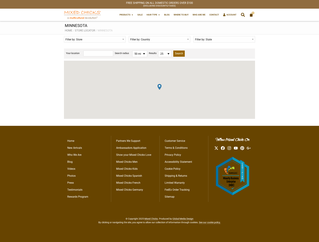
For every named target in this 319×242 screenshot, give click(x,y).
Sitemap (169, 196)
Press (70, 182)
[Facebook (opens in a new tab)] (223, 148)
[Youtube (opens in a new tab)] (236, 148)
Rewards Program (77, 196)
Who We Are (74, 154)
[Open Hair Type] (159, 14)
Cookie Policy (172, 168)
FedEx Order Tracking (177, 189)
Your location (73, 53)
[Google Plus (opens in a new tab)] (249, 148)
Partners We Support (128, 140)
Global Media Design (182, 218)
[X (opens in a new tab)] (216, 148)
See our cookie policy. (210, 222)
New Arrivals (74, 147)
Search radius (122, 53)
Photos (71, 175)
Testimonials (74, 189)
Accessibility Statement (178, 161)
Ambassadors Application (131, 147)
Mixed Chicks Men (127, 161)
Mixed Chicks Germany (129, 189)
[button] (242, 14)
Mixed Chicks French (128, 182)
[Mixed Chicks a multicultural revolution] (82, 15)
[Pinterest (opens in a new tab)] (242, 148)
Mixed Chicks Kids (127, 168)
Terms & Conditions (176, 147)
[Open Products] (132, 14)
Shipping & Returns (176, 175)
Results (153, 53)
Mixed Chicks (151, 218)
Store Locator (85, 30)
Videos (71, 168)
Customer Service (175, 140)
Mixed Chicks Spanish (129, 175)
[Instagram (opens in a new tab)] (229, 148)
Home (68, 30)
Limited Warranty (175, 182)
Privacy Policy (173, 154)
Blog (70, 161)
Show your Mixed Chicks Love (133, 154)
